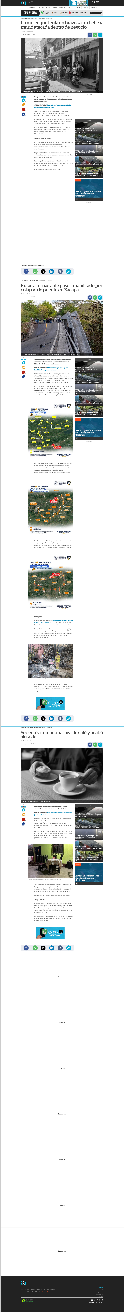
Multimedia (37, 1291)
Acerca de (101, 1289)
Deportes (62, 7)
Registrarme (35, 2)
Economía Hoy (31, 7)
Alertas (49, 18)
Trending (85, 7)
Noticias (41, 7)
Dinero (55, 7)
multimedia (94, 7)
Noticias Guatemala (29, 18)
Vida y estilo (76, 7)
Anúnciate (101, 1287)
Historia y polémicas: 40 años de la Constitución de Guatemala (88, 194)
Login (29, 2)
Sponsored (45, 1291)
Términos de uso (99, 1294)
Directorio (101, 1296)
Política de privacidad (98, 1292)
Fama (69, 7)
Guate (48, 7)
